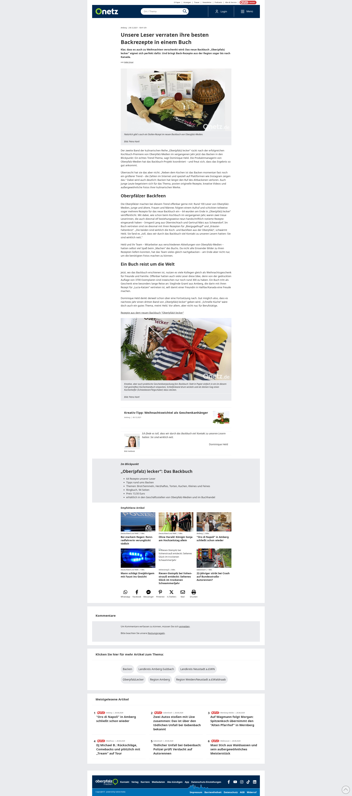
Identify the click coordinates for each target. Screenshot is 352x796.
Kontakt (124, 781)
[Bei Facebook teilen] (136, 594)
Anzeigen (187, 2)
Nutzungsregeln (156, 633)
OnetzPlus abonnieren (247, 2)
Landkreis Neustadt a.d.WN (197, 669)
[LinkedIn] (254, 782)
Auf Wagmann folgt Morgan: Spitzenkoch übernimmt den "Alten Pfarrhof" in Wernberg (232, 721)
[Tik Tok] (248, 782)
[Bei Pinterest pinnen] (160, 594)
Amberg (124, 27)
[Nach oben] (346, 790)
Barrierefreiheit (213, 792)
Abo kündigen (175, 781)
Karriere (145, 781)
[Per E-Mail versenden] (182, 594)
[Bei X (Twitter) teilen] (171, 594)
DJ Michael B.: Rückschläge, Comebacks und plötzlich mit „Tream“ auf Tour (118, 749)
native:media (120, 792)
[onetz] (107, 11)
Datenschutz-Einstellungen (206, 781)
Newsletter (207, 2)
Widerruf (251, 792)
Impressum (196, 792)
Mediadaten (158, 781)
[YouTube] (235, 782)
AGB (242, 792)
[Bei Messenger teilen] (148, 594)
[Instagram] (242, 782)
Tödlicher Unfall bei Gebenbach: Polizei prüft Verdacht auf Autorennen (177, 749)
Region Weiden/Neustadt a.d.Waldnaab (201, 679)
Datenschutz (231, 792)
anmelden (184, 626)
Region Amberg (160, 679)
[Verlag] (107, 782)
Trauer (196, 2)
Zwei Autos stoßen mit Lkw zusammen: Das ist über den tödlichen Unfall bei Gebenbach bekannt (177, 723)
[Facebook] (229, 782)
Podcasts (218, 2)
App (187, 781)
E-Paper (177, 2)
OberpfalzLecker (133, 679)
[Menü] (241, 11)
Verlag (134, 781)
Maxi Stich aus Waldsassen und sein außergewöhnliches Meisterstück (233, 749)
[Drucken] (193, 594)
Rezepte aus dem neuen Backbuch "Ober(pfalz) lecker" (152, 312)
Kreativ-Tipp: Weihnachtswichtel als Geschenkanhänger (166, 412)
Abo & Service (231, 2)
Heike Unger (129, 62)
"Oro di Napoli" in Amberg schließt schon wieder (116, 719)
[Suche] (185, 11)
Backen (127, 669)
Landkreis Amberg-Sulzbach (156, 669)
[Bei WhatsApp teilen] (125, 594)
